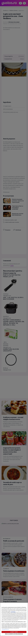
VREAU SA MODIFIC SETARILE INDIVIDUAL (14, 633)
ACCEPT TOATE (14, 631)
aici (22, 616)
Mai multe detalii (13, 611)
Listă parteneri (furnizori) (5, 629)
